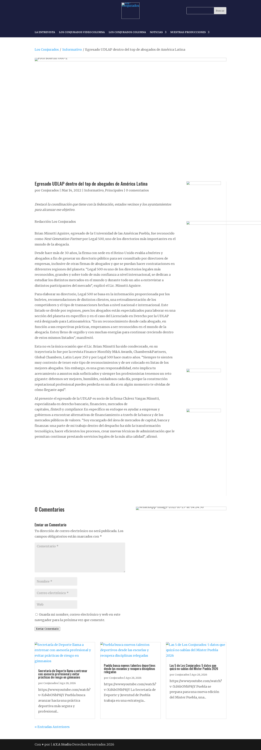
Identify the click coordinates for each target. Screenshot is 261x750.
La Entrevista (45, 32)
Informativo (72, 49)
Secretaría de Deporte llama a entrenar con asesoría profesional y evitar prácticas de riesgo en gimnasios (62, 673)
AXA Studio (62, 744)
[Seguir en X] (54, 10)
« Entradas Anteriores (52, 727)
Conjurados (50, 190)
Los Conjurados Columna (127, 32)
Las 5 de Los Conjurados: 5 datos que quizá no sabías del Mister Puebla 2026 (194, 667)
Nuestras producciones (188, 32)
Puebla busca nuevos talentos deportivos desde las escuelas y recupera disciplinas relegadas (129, 668)
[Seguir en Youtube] (62, 10)
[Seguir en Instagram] (46, 10)
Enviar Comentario (47, 628)
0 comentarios (137, 190)
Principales (114, 190)
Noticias (156, 32)
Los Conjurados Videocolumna (82, 32)
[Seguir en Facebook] (38, 10)
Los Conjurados (47, 49)
